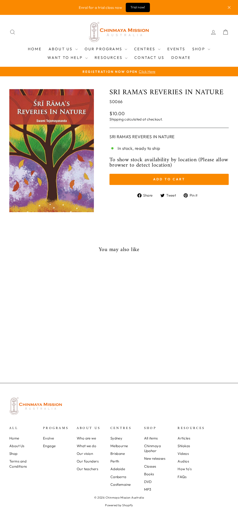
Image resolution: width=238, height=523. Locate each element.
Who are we (86, 438)
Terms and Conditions (18, 463)
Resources (109, 57)
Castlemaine (120, 484)
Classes (150, 466)
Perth (114, 461)
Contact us (149, 57)
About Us (61, 49)
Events (176, 49)
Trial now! (137, 7)
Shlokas (184, 446)
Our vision (85, 453)
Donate (181, 57)
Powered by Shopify (119, 505)
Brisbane (117, 453)
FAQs (182, 477)
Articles (184, 438)
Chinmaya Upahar (152, 448)
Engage (49, 446)
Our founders (88, 461)
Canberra (118, 477)
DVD (148, 481)
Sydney (116, 438)
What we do (86, 446)
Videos (183, 453)
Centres (145, 49)
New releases (154, 458)
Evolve (48, 438)
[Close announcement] (229, 7)
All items (151, 438)
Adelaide (117, 469)
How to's (185, 469)
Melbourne (119, 446)
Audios (183, 461)
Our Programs (104, 49)
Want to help (65, 57)
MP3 (147, 489)
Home (35, 49)
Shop (199, 49)
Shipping (116, 119)
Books (149, 474)
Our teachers (87, 469)
